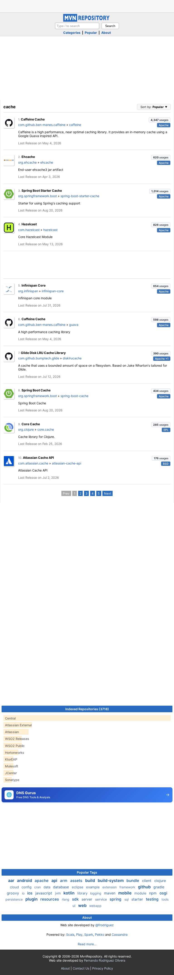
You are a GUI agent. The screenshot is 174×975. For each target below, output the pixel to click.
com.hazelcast (29, 230)
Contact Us (81, 968)
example (93, 887)
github (145, 886)
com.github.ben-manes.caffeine (41, 125)
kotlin (69, 893)
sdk (76, 899)
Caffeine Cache (33, 119)
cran (38, 887)
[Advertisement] (87, 5)
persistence (14, 899)
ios (30, 893)
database (61, 887)
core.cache (45, 429)
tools (165, 899)
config (27, 887)
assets (76, 880)
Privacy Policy (102, 968)
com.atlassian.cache (33, 463)
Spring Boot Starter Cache (42, 190)
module (140, 893)
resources (50, 899)
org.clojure (26, 429)
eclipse (78, 887)
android (25, 880)
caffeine (75, 125)
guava (73, 325)
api (54, 880)
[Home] (87, 20)
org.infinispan (28, 291)
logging (96, 893)
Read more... (87, 944)
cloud (15, 887)
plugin (32, 899)
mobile (125, 893)
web (82, 905)
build (90, 880)
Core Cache (31, 424)
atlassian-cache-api (66, 463)
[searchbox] (77, 26)
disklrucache (72, 358)
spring (116, 899)
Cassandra (120, 934)
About (106, 32)
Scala (70, 934)
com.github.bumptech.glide (38, 358)
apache (42, 880)
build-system (111, 880)
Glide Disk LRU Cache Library (43, 353)
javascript (44, 893)
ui (74, 906)
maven (110, 893)
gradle (158, 887)
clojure (160, 880)
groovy (13, 893)
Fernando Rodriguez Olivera (104, 960)
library (82, 893)
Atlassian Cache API (38, 457)
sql (127, 899)
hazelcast (50, 230)
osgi (163, 893)
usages (159, 120)
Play (79, 934)
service (101, 899)
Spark (88, 934)
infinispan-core (53, 291)
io (23, 893)
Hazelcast (29, 224)
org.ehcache (27, 162)
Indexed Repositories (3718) (87, 709)
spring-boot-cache (74, 396)
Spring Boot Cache (36, 390)
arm (64, 880)
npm (153, 893)
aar (11, 880)
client (147, 880)
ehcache (46, 162)
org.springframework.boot (37, 196)
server (87, 899)
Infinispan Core (34, 285)
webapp (95, 906)
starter (137, 899)
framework (127, 887)
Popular (91, 32)
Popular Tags (87, 872)
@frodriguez (104, 925)
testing (153, 899)
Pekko (99, 934)
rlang (66, 899)
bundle (133, 880)
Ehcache (28, 157)
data (47, 887)
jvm (58, 893)
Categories (71, 32)
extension (110, 887)
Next (107, 493)
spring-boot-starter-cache (79, 196)
